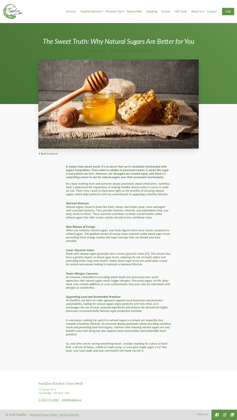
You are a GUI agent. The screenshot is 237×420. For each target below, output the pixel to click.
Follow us (202, 414)
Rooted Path (134, 11)
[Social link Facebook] (216, 415)
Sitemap (35, 414)
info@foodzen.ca (71, 400)
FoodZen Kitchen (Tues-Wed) (60, 383)
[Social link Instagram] (224, 415)
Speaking (151, 11)
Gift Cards (181, 11)
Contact (212, 11)
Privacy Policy (49, 414)
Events (166, 11)
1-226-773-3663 (48, 400)
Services (71, 11)
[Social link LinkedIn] (231, 415)
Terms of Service (69, 414)
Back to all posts (49, 154)
